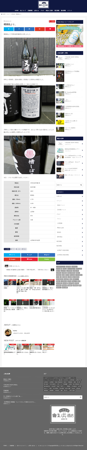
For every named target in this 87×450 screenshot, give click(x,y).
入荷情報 (8, 249)
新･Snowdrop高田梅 (70, 92)
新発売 (59, 232)
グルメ (64, 268)
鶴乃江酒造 (64, 287)
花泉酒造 (59, 285)
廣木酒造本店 (60, 279)
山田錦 (18, 249)
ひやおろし (74, 266)
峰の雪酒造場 (76, 277)
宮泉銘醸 (65, 277)
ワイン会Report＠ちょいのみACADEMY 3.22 (73, 156)
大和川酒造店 (79, 275)
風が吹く (59, 287)
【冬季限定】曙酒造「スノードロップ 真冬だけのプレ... (19, 402)
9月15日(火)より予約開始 (72, 71)
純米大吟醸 (71, 283)
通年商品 (59, 236)
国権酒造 (59, 275)
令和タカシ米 (69, 113)
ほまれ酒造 (59, 268)
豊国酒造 (64, 285)
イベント (69, 10)
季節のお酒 (60, 227)
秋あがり (74, 281)
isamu (15, 330)
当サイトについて (21, 445)
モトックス (78, 268)
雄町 (80, 285)
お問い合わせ (31, 445)
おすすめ (68, 266)
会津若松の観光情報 (63, 254)
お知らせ (36, 10)
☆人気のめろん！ (70, 85)
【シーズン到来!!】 (70, 128)
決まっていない (72, 175)
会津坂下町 (75, 270)
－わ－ (67, 99)
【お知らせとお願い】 (71, 121)
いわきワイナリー (61, 266)
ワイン (59, 218)
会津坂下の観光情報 (63, 250)
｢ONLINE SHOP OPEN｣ (72, 57)
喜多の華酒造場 (71, 272)
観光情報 (63, 10)
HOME (16, 10)
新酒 (71, 279)
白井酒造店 (63, 281)
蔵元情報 (57, 10)
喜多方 (77, 272)
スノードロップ (71, 268)
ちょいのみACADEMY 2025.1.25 (72, 169)
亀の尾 (58, 270)
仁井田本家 (69, 270)
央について (23, 10)
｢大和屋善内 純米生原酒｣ (72, 106)
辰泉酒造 (75, 285)
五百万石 (63, 270)
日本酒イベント (61, 209)
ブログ (42, 10)
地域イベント (61, 205)
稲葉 (79, 281)
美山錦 (76, 283)
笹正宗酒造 (59, 283)
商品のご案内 (49, 10)
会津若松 (59, 272)
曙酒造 (24, 249)
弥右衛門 (66, 279)
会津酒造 (64, 272)
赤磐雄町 (70, 285)
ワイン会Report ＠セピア (72, 163)
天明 (13, 249)
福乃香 (69, 281)
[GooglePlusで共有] (40, 29)
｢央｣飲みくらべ (69, 64)
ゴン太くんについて (43, 445)
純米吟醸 (65, 283)
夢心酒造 (72, 275)
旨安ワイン (75, 279)
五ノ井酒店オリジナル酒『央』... (12, 396)
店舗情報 (30, 10)
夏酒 (63, 275)
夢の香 (67, 275)
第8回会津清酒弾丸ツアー (72, 150)
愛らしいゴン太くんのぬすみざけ (64, 445)
